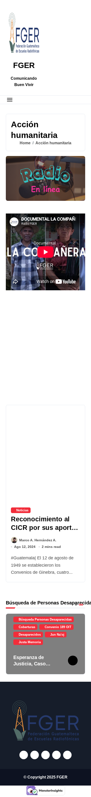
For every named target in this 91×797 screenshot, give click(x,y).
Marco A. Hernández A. (37, 540)
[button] (80, 643)
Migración (29, 642)
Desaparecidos (33, 634)
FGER (24, 65)
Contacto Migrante (62, 627)
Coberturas (30, 627)
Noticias (22, 510)
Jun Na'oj (61, 634)
